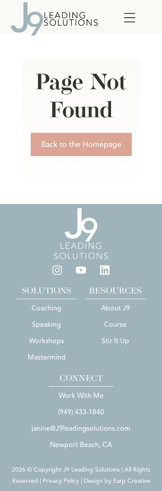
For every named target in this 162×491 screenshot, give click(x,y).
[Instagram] (57, 270)
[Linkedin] (105, 270)
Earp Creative (131, 481)
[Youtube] (81, 270)
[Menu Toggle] (129, 17)
